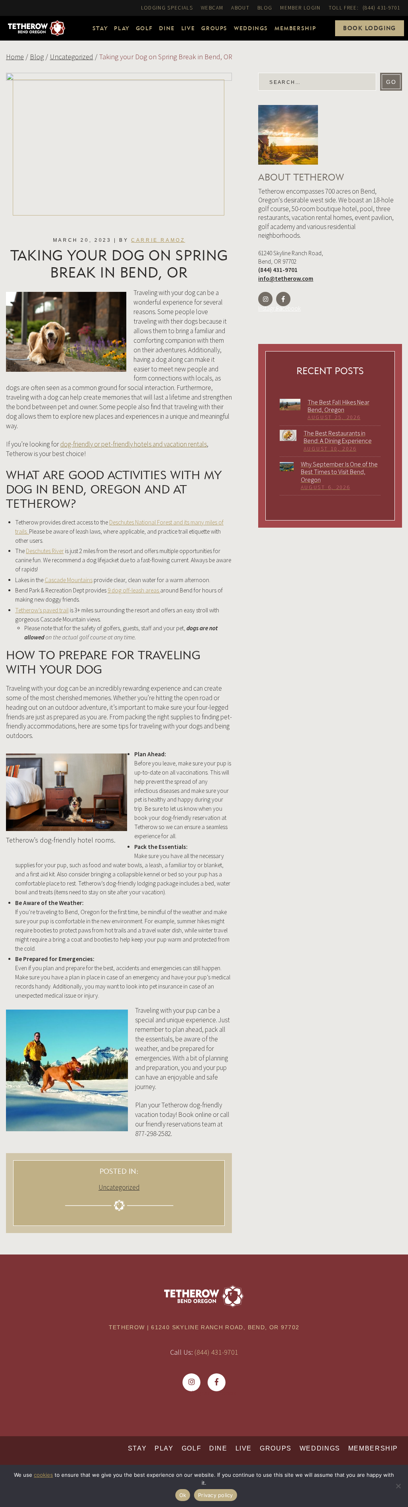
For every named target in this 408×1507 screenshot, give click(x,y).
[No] (398, 1486)
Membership (295, 28)
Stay (100, 28)
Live (188, 28)
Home (15, 56)
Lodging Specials (167, 7)
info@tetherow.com (285, 278)
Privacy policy (215, 1495)
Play (121, 28)
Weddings (251, 28)
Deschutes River (45, 551)
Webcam (212, 7)
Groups (214, 28)
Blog (264, 7)
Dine (167, 28)
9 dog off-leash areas (134, 590)
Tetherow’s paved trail (42, 610)
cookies (43, 1475)
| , (204, 1327)
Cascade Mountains (68, 580)
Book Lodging (369, 28)
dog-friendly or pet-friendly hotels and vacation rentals (133, 444)
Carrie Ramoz (158, 240)
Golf (144, 28)
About (240, 7)
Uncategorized (71, 56)
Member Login (300, 7)
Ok (182, 1495)
